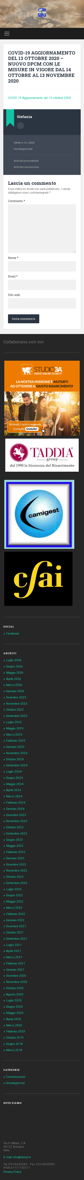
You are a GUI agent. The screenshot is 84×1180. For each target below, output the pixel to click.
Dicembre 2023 (16, 815)
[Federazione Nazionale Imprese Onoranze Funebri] (42, 14)
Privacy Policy (12, 1172)
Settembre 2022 (16, 883)
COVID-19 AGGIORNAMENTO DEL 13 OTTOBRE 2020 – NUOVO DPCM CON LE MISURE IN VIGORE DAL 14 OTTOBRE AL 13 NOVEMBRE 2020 (41, 67)
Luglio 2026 (14, 660)
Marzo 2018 (14, 1050)
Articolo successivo (26, 166)
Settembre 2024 (16, 765)
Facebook (12, 633)
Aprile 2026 (13, 679)
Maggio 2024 (14, 784)
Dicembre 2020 (16, 975)
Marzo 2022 (14, 907)
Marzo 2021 (14, 957)
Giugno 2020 (14, 1006)
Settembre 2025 (16, 716)
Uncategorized (23, 148)
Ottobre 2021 (15, 932)
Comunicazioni (15, 1077)
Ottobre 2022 (15, 877)
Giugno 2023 (14, 840)
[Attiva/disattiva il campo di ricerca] (77, 33)
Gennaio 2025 (15, 747)
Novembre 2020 (16, 982)
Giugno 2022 (14, 895)
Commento (16, 201)
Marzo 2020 (14, 1025)
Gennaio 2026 (15, 691)
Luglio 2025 (14, 722)
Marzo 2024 (14, 796)
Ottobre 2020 (15, 988)
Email (13, 276)
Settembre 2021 (16, 938)
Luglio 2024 (14, 771)
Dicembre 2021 (16, 926)
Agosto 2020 (14, 994)
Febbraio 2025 (15, 740)
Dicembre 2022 (16, 864)
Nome (13, 258)
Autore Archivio (20, 125)
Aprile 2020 (13, 1019)
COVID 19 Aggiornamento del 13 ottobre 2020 (39, 98)
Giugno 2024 (14, 778)
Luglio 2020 (14, 1000)
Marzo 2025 (14, 734)
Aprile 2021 (13, 951)
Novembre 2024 (16, 753)
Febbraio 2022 (15, 914)
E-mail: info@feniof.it (17, 1157)
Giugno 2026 (14, 666)
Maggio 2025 (14, 728)
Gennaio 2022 (15, 920)
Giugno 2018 (14, 1044)
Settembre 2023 (16, 833)
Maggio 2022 (14, 901)
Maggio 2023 (14, 846)
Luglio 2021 (14, 945)
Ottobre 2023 (15, 827)
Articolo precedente (26, 160)
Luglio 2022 (14, 889)
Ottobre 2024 (15, 759)
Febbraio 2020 (15, 1031)
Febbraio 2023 (15, 852)
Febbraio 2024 (15, 802)
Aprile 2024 (13, 790)
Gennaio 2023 (15, 858)
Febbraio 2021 (15, 963)
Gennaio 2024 (15, 809)
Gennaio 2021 (15, 969)
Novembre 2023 (16, 821)
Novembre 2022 (16, 870)
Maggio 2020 (14, 1013)
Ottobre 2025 (15, 709)
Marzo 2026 (14, 685)
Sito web (14, 295)
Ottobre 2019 (15, 1037)
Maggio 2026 (14, 672)
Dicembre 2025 (16, 697)
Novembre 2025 (16, 703)
